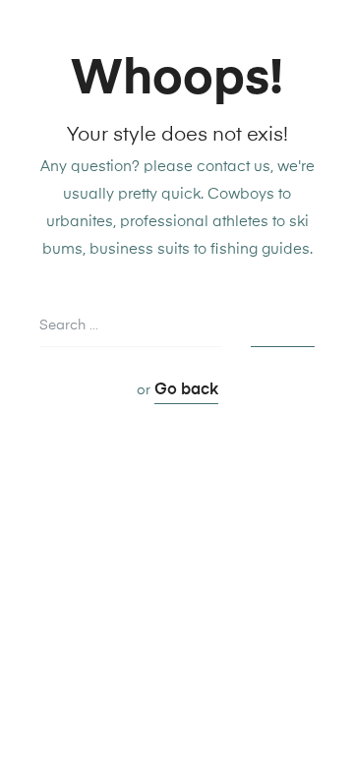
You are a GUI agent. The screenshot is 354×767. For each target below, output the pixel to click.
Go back (186, 390)
